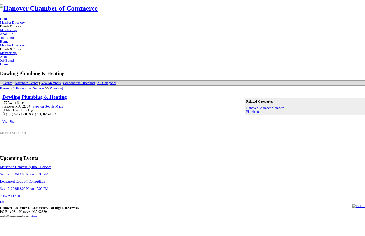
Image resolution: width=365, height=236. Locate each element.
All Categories (106, 83)
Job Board (7, 38)
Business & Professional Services (22, 88)
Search (7, 83)
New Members (51, 83)
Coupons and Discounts (79, 83)
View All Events (11, 196)
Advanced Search (26, 83)
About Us (6, 34)
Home (4, 18)
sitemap (34, 216)
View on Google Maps (47, 106)
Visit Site (8, 121)
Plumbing (252, 111)
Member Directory (12, 22)
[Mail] (2, 202)
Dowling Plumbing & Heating (34, 97)
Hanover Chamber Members (265, 108)
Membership (8, 30)
